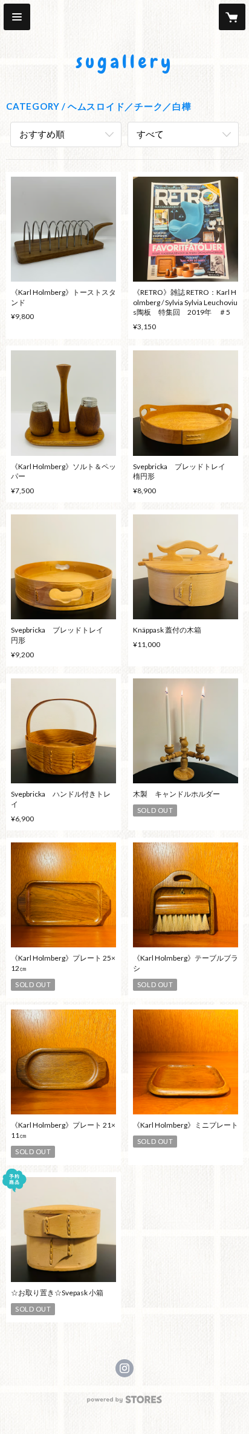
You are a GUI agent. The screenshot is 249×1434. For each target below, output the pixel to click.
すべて (150, 133)
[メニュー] (17, 17)
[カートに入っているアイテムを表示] (232, 17)
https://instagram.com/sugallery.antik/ (124, 1368)
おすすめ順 (42, 133)
